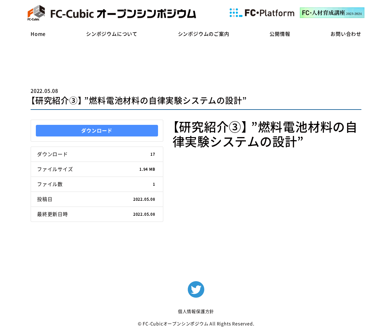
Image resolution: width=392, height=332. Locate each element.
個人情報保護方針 (196, 311)
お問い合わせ (345, 34)
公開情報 (280, 34)
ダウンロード (96, 130)
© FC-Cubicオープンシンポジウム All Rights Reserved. (196, 324)
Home (38, 34)
